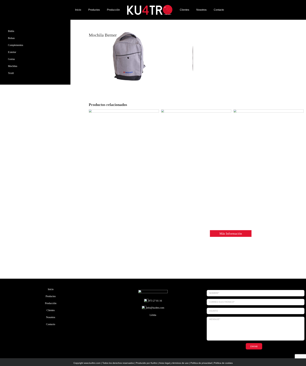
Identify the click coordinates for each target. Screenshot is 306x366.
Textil (11, 73)
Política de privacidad (201, 363)
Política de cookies (223, 363)
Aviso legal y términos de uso (174, 363)
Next (191, 58)
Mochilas (12, 66)
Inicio (51, 289)
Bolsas (11, 38)
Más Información (230, 233)
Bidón (11, 31)
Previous (91, 58)
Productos (51, 296)
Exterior (12, 52)
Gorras (11, 59)
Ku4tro (154, 363)
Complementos (15, 45)
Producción (50, 303)
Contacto (50, 324)
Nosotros (50, 317)
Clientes (51, 310)
